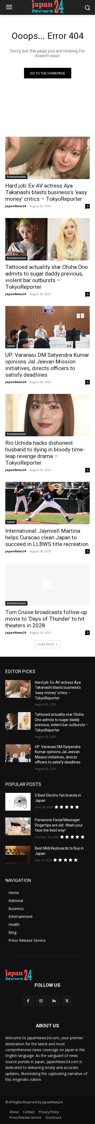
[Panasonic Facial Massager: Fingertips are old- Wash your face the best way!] (18, 826)
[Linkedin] (54, 1001)
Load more (45, 644)
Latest (11, 346)
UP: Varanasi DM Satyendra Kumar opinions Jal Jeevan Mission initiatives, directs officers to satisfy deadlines (47, 365)
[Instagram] (41, 1001)
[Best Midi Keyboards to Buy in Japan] (18, 855)
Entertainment (16, 177)
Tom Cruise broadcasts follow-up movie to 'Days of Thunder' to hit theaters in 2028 (46, 619)
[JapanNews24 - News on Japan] (47, 975)
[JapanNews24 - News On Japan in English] (47, 6)
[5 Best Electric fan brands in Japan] (18, 802)
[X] (67, 1001)
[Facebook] (28, 1001)
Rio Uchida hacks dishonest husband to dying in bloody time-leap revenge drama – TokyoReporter (45, 453)
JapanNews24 (15, 206)
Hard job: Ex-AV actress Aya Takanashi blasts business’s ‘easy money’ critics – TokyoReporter (46, 192)
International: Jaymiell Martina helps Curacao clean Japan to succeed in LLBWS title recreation (46, 537)
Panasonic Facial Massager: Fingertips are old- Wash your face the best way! (59, 825)
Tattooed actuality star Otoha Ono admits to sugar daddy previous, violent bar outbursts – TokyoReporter (46, 277)
